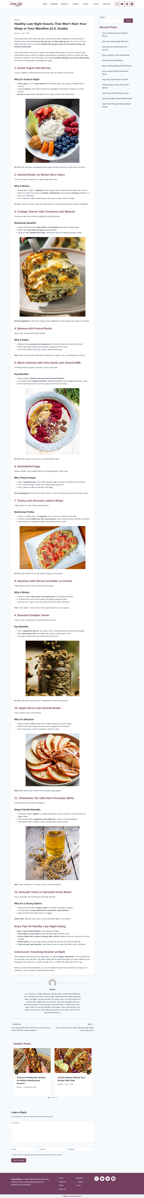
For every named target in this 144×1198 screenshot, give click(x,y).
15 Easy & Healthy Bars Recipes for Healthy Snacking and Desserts (31, 1080)
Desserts (62, 1182)
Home (45, 4)
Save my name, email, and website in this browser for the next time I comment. (37, 1155)
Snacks (17, 20)
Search (102, 17)
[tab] (48, 1097)
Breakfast (54, 4)
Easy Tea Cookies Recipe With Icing (115, 41)
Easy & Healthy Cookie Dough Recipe (115, 55)
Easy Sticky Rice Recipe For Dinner (115, 79)
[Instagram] (117, 4)
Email (43, 1149)
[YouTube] (122, 4)
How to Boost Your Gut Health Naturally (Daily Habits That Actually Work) (75, 1027)
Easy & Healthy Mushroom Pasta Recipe (117, 66)
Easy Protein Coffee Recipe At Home (115, 93)
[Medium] (132, 4)
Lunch (78, 1185)
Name (14, 1149)
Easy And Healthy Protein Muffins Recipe (117, 98)
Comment (16, 1123)
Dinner (61, 1185)
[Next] (88, 1072)
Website (72, 1149)
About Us (62, 1189)
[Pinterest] (127, 4)
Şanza (18, 33)
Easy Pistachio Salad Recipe (112, 60)
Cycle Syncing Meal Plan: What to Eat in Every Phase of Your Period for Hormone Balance (30, 1027)
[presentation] (32, 1060)
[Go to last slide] (16, 1072)
